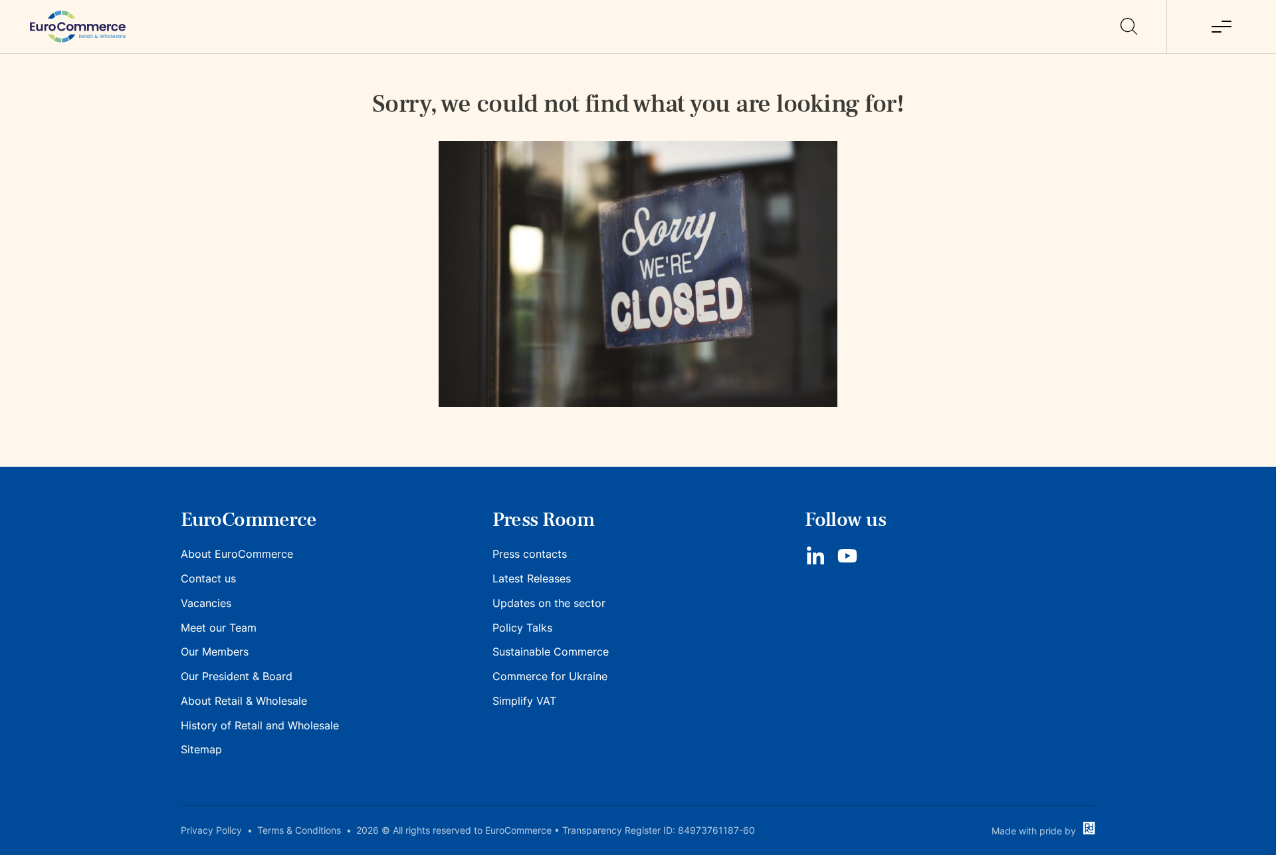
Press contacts (529, 553)
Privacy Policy (211, 830)
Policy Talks (522, 627)
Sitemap (201, 749)
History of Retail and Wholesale (260, 725)
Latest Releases (531, 578)
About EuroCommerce (237, 553)
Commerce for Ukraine (549, 676)
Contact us (208, 578)
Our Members (215, 651)
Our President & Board (236, 676)
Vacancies (206, 603)
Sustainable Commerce (550, 651)
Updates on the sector (548, 603)
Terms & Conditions (299, 830)
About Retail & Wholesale (244, 700)
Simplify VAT (524, 700)
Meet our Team (219, 627)
